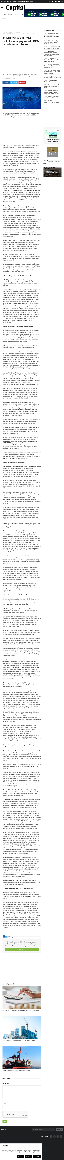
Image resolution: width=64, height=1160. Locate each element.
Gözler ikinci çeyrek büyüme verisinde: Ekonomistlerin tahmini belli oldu (21, 1010)
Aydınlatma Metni (43, 1151)
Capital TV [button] (16, 14)
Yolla (5, 1121)
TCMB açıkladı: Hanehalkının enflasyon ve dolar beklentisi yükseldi (52, 60)
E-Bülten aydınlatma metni (38, 1132)
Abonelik (51, 1151)
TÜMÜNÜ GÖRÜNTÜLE (55, 162)
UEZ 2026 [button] (4, 18)
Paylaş (7, 82)
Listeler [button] (4, 14)
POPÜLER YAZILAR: (6, 1)
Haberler (10, 32)
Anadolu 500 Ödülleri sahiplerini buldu (53, 140)
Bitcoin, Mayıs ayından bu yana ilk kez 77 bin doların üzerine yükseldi (52, 72)
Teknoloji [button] (10, 14)
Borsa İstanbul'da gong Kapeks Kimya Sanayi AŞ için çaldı (52, 86)
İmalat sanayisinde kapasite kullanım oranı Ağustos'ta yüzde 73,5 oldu (51, 92)
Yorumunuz (5, 1083)
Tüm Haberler (17, 32)
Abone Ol (21, 949)
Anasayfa (4, 32)
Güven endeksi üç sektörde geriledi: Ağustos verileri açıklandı (18, 1040)
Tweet (15, 82)
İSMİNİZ (4, 1103)
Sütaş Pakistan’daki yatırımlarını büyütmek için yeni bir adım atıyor (52, 66)
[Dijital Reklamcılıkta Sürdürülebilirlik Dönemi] (45, 163)
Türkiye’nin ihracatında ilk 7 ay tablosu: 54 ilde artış (16, 1070)
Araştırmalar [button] (24, 14)
